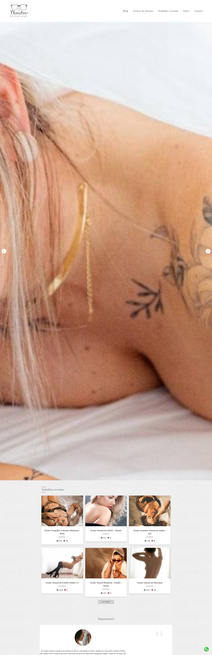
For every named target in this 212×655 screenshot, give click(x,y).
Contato (198, 11)
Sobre (186, 11)
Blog (125, 11)
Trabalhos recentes (168, 11)
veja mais (106, 602)
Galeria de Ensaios (143, 11)
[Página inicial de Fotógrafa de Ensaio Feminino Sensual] (18, 11)
